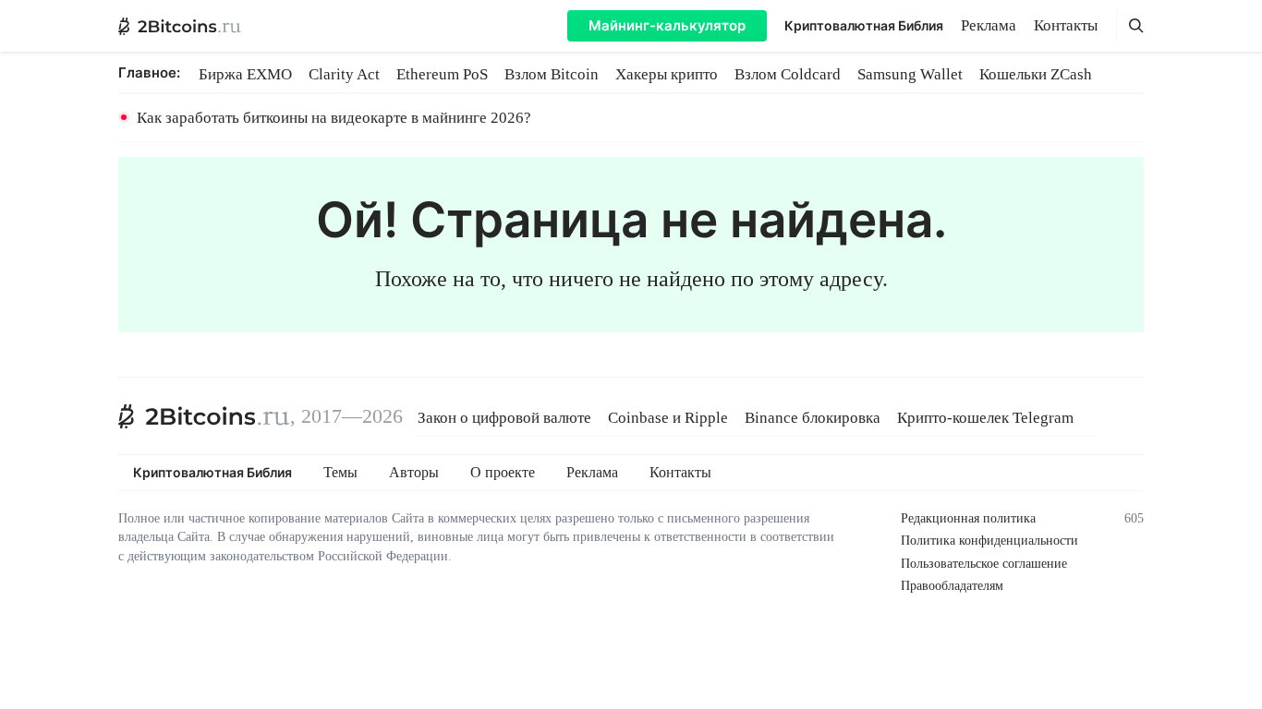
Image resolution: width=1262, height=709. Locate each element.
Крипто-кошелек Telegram (985, 418)
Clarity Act (344, 74)
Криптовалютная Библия (863, 25)
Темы (340, 472)
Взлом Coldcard (787, 74)
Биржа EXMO (245, 74)
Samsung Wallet (910, 74)
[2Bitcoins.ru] (204, 416)
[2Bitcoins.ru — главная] (179, 25)
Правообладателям (952, 586)
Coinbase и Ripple (668, 418)
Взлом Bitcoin (551, 74)
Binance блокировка (812, 418)
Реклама (988, 25)
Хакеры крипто (666, 74)
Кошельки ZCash (1035, 74)
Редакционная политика (968, 518)
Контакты (1066, 25)
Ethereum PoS (442, 74)
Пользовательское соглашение (984, 564)
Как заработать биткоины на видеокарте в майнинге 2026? (334, 117)
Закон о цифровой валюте (504, 418)
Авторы (414, 472)
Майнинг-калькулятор (667, 25)
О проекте (502, 472)
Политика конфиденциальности (989, 540)
